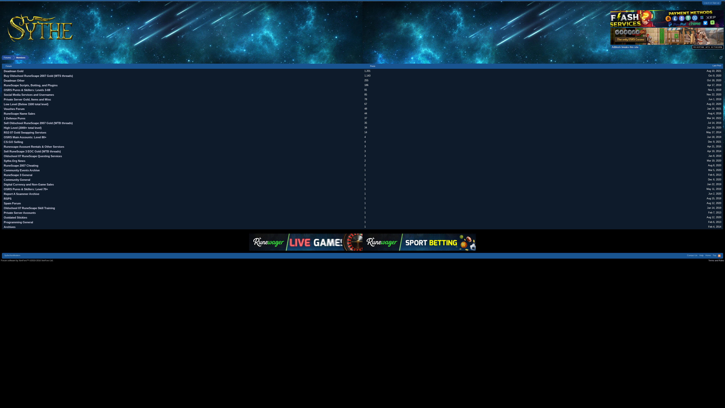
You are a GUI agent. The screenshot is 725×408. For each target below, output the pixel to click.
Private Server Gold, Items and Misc (27, 99)
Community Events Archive (22, 170)
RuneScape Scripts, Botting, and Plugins (31, 85)
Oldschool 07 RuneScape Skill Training (29, 208)
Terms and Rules (716, 260)
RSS (719, 255)
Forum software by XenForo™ (27, 260)
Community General (17, 179)
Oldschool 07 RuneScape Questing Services (33, 156)
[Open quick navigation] (721, 57)
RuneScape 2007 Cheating (21, 165)
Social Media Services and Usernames (29, 94)
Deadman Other (14, 80)
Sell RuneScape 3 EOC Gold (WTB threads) (32, 151)
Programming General (18, 222)
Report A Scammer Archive (21, 194)
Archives (9, 227)
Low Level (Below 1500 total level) (26, 104)
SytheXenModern (12, 255)
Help (701, 255)
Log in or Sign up (711, 3)
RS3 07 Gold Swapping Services (25, 132)
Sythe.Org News (14, 160)
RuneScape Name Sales (19, 113)
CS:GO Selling (13, 142)
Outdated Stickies (15, 217)
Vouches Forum (14, 108)
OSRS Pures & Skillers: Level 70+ (26, 189)
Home (708, 255)
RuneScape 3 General (18, 175)
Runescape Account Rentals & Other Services (34, 146)
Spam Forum (12, 203)
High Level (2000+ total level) (23, 127)
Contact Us (692, 255)
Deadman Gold (13, 71)
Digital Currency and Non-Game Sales (29, 184)
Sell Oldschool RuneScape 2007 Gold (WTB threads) (38, 123)
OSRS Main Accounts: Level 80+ (25, 137)
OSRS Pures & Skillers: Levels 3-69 (27, 90)
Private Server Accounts (20, 212)
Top (714, 255)
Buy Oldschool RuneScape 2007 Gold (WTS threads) (38, 75)
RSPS (8, 198)
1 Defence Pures (14, 118)
